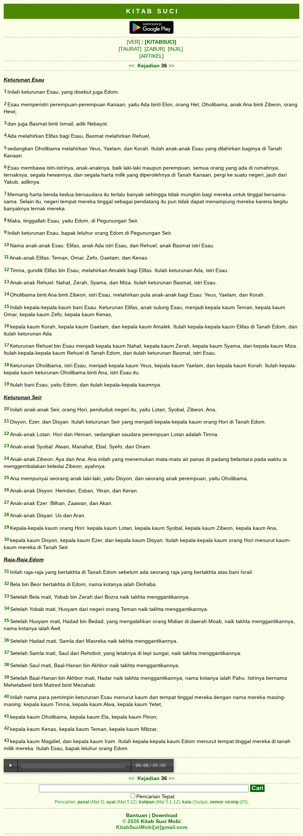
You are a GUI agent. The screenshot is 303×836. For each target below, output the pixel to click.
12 (6, 269)
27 (6, 502)
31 (6, 571)
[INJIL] (175, 49)
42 (6, 728)
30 (6, 539)
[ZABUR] (154, 49)
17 (6, 345)
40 (6, 696)
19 (6, 384)
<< (132, 65)
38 (6, 664)
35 (6, 620)
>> (171, 65)
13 (6, 282)
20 (6, 409)
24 (6, 458)
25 (6, 477)
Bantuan (136, 815)
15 (6, 306)
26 (6, 490)
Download (164, 815)
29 (6, 527)
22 (6, 433)
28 (6, 514)
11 (6, 257)
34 (6, 608)
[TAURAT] (130, 49)
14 (6, 294)
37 (6, 652)
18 (6, 364)
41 (6, 716)
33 (6, 596)
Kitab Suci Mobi (161, 821)
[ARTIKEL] (151, 56)
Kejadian (148, 65)
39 (6, 677)
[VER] (133, 42)
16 (6, 326)
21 (6, 421)
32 (6, 583)
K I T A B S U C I (151, 11)
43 (6, 740)
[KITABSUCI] (160, 42)
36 (6, 640)
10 (6, 245)
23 (6, 446)
